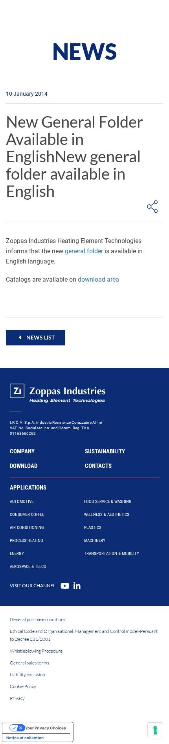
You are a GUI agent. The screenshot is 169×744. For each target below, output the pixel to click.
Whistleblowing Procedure (36, 651)
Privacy (17, 698)
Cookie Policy (23, 686)
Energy (17, 553)
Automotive (21, 501)
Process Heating (26, 540)
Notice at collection (25, 737)
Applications (28, 487)
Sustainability (105, 451)
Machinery (94, 540)
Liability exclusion (27, 674)
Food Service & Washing (108, 501)
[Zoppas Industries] (41, 16)
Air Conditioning (27, 527)
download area (98, 279)
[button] (35, 337)
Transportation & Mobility (111, 553)
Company (22, 451)
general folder (84, 251)
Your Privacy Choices (45, 727)
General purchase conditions (37, 619)
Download (23, 465)
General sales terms (29, 663)
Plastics (92, 527)
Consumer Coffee (27, 514)
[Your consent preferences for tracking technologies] (155, 730)
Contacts (98, 465)
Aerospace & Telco (28, 566)
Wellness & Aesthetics (106, 514)
